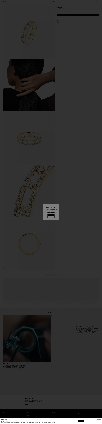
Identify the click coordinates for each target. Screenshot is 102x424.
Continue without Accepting (99, 419)
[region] (51, 421)
